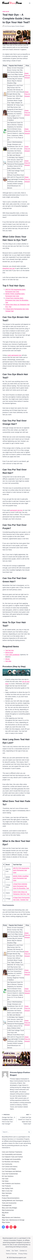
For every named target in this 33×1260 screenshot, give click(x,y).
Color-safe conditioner (12, 654)
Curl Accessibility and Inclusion (12, 1154)
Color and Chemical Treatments (12, 1152)
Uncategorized (6, 1205)
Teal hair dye (9, 650)
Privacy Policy (22, 1253)
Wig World (5, 1212)
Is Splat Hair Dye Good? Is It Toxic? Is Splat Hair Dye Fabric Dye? (24, 1119)
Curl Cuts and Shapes (9, 1169)
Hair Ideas (5, 1181)
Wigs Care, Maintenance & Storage (13, 1220)
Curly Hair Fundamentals (10, 1174)
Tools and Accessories (9, 1203)
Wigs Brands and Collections (11, 1217)
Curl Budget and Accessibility (11, 1159)
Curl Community (7, 1164)
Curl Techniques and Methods (11, 1171)
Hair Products (6, 1186)
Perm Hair (5, 1195)
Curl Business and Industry (10, 1161)
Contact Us (23, 1250)
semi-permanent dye (14, 355)
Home (8, 1250)
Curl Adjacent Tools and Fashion (12, 1157)
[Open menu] (29, 3)
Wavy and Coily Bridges (9, 1208)
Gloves (7, 659)
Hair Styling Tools (7, 1188)
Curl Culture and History (9, 1166)
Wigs (3, 1215)
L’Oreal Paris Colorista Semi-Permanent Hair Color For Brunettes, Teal (17, 300)
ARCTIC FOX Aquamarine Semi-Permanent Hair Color (21, 870)
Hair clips (8, 661)
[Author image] (4, 26)
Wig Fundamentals (8, 1210)
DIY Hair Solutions (7, 1176)
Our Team (15, 1250)
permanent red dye (16, 510)
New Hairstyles (7, 1193)
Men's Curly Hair (7, 1191)
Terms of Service (11, 1253)
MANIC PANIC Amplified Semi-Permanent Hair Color (20, 878)
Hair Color (6, 11)
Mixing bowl (9, 652)
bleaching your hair (9, 268)
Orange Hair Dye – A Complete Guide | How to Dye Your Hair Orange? (8, 1119)
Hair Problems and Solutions (11, 1183)
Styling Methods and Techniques (12, 1200)
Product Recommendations (10, 1198)
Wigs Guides (6, 1222)
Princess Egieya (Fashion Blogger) (15, 26)
